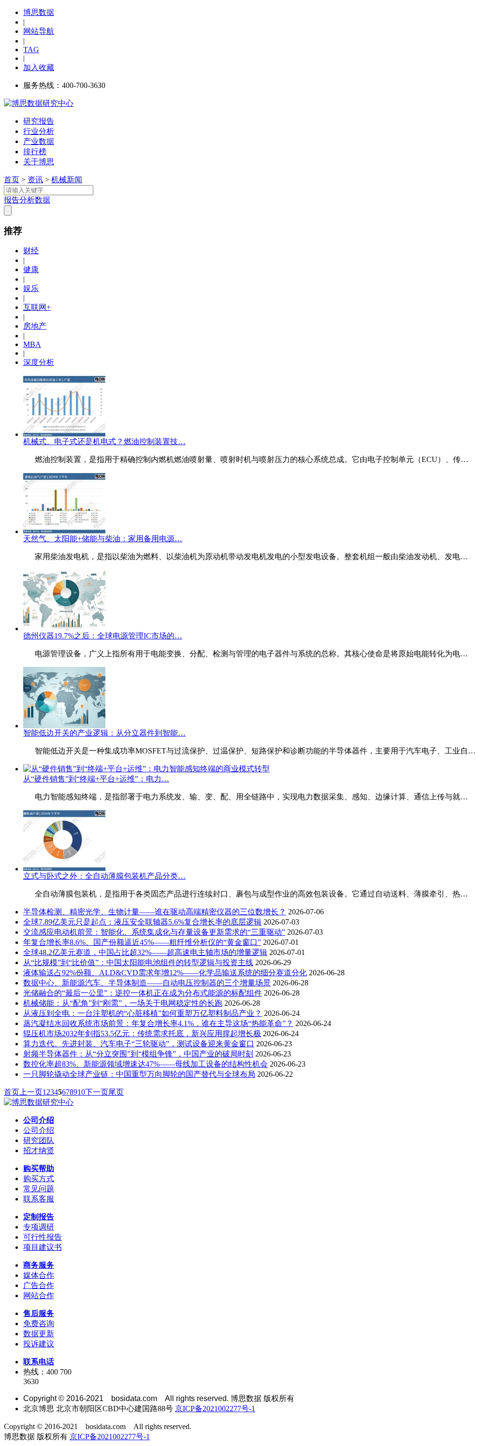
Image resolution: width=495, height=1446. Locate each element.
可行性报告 (42, 1237)
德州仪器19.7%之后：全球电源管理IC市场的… (102, 636)
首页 (11, 179)
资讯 (35, 179)
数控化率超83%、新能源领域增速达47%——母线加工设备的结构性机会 (145, 1064)
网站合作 (38, 1295)
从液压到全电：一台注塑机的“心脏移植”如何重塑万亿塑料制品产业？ (142, 1013)
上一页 (31, 1092)
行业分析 (38, 131)
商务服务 (38, 1265)
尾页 (116, 1092)
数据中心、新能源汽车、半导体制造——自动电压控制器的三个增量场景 (147, 983)
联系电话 (38, 1362)
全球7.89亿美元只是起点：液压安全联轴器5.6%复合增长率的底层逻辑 (142, 922)
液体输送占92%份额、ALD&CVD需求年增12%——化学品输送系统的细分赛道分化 (165, 973)
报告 (11, 200)
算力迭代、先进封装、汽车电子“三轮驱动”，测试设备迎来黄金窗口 (138, 1044)
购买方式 (38, 1178)
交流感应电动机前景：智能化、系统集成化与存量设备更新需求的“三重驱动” (154, 932)
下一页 (96, 1092)
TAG (31, 49)
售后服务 (38, 1313)
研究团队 (38, 1140)
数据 (42, 200)
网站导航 (38, 31)
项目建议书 (42, 1247)
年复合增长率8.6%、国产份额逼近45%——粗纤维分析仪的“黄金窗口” (142, 942)
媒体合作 (38, 1275)
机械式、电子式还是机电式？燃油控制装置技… (104, 441)
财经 (31, 250)
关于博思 (38, 162)
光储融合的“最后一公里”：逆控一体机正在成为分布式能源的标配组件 (142, 993)
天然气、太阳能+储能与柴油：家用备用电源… (102, 539)
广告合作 (38, 1285)
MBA (32, 344)
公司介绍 (38, 1120)
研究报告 (38, 121)
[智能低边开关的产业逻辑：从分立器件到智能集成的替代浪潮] (64, 726)
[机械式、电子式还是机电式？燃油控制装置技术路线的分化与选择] (64, 434)
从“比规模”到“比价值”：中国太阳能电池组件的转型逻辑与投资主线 (138, 962)
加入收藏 (38, 67)
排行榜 (34, 151)
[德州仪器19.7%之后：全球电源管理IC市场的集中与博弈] (64, 628)
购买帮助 (38, 1168)
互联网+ (37, 307)
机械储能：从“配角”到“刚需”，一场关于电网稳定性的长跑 (122, 1003)
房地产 (34, 326)
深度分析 (38, 362)
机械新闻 (66, 179)
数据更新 (38, 1334)
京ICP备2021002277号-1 (215, 1408)
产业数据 (38, 141)
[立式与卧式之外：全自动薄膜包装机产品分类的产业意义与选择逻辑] (64, 869)
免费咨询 (38, 1323)
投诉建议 (38, 1344)
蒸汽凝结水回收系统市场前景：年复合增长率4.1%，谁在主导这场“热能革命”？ (158, 1023)
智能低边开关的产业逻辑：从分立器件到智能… (104, 733)
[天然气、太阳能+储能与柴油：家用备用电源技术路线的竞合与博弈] (64, 531)
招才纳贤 (38, 1150)
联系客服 (38, 1199)
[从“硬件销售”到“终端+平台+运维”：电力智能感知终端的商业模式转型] (146, 769)
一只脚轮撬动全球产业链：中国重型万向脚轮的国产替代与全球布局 (139, 1074)
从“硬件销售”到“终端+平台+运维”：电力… (96, 779)
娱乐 (31, 288)
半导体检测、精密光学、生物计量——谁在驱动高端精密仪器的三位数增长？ (154, 912)
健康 (31, 269)
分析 (27, 200)
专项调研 (38, 1227)
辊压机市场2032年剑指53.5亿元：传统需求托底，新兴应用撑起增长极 (142, 1033)
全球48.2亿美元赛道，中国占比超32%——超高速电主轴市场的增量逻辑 (145, 952)
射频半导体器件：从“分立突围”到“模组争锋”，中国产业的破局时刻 (138, 1054)
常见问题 (38, 1189)
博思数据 (38, 12)
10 (81, 1092)
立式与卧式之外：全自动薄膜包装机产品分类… (104, 876)
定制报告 (38, 1217)
